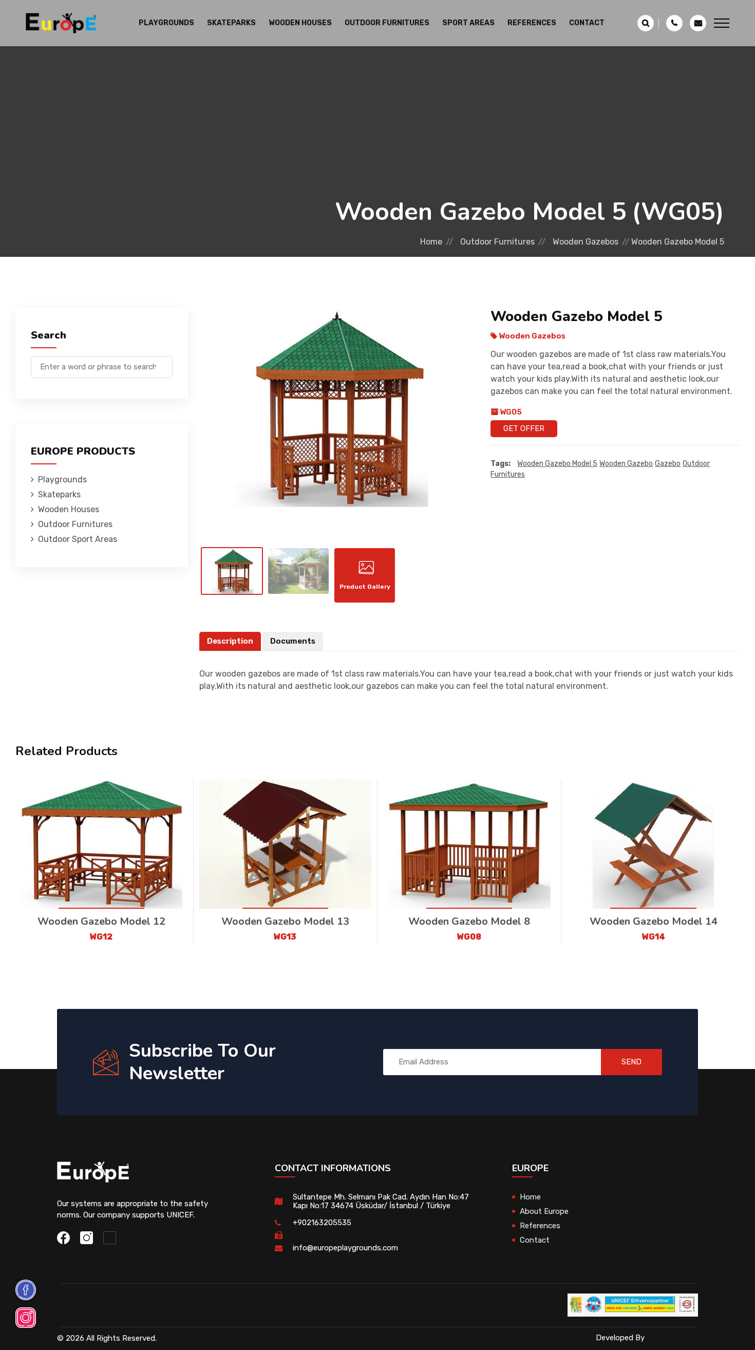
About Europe (544, 1211)
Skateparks (59, 494)
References (531, 22)
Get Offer (523, 428)
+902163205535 (322, 1222)
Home (431, 242)
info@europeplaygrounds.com (345, 1247)
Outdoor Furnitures (497, 242)
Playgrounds (62, 479)
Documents (292, 641)
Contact (587, 22)
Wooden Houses (68, 509)
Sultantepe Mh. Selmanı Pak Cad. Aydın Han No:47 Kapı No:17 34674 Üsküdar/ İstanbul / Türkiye (381, 1201)
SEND (631, 1061)
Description (230, 641)
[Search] (165, 362)
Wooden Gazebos (585, 242)
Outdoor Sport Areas (77, 539)
